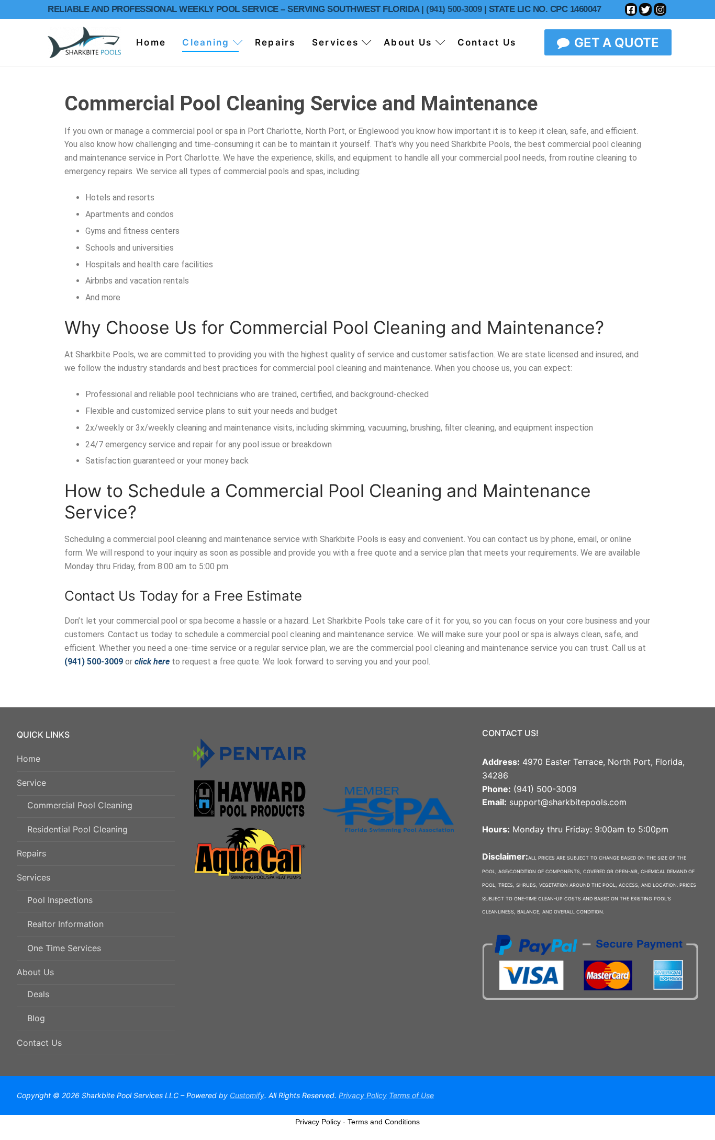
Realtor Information (65, 924)
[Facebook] (631, 9)
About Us (35, 972)
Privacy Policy (318, 1122)
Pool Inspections (60, 900)
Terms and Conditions (384, 1122)
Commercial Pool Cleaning (79, 805)
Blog (36, 1018)
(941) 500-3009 (453, 9)
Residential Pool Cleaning (77, 829)
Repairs (31, 853)
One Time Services (64, 948)
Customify (247, 1095)
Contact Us (39, 1042)
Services (33, 877)
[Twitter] (645, 9)
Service (31, 782)
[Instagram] (660, 9)
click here (152, 662)
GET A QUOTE (615, 42)
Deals (38, 994)
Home (28, 758)
